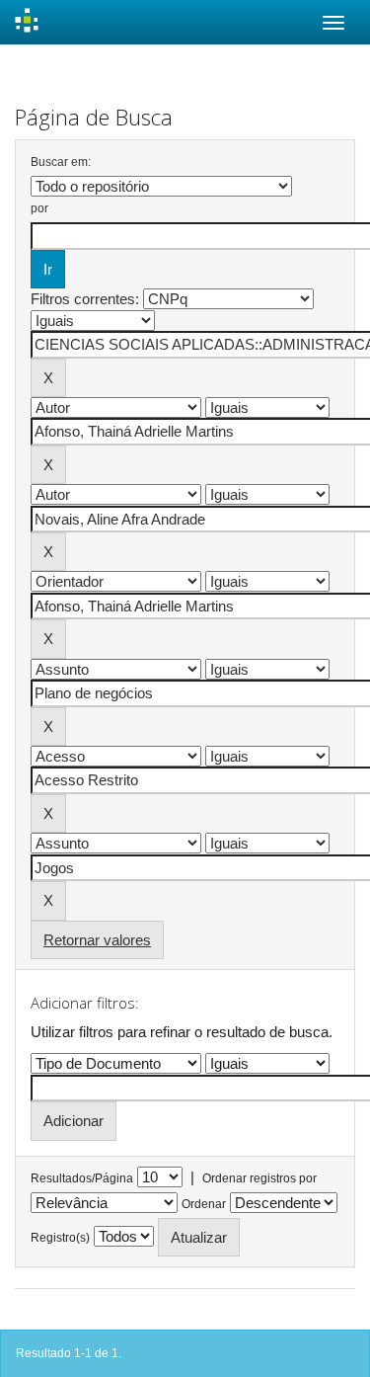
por (39, 208)
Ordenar (204, 1204)
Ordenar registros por (259, 1178)
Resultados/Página (82, 1178)
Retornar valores (97, 940)
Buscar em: (61, 162)
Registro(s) (60, 1238)
